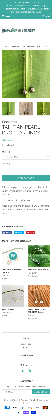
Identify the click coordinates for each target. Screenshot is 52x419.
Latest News (26, 355)
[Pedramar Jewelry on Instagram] (29, 371)
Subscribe (41, 392)
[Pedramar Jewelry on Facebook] (23, 371)
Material (6, 152)
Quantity (6, 163)
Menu (8, 16)
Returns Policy (26, 344)
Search (26, 347)
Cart (48, 16)
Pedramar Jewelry (28, 400)
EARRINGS (15, 46)
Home (4, 46)
